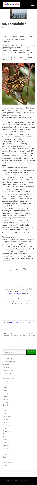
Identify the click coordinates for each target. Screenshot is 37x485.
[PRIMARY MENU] (32, 4)
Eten (4, 408)
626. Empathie (8, 370)
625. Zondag (7, 373)
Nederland (6, 442)
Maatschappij (7, 431)
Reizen (5, 454)
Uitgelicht (6, 460)
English (5, 405)
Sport (5, 457)
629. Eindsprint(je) (9, 362)
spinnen (8, 301)
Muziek (5, 440)
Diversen (6, 402)
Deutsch (6, 399)
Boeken (5, 388)
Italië (30, 322)
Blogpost (14, 322)
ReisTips (6, 451)
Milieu (5, 437)
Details (5, 396)
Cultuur (5, 393)
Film (4, 414)
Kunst (5, 428)
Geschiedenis (8, 417)
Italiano (5, 419)
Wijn (4, 466)
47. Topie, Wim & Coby (27, 336)
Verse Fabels (7, 463)
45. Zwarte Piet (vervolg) (10, 336)
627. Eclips (6, 367)
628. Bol (6, 365)
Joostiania (7, 425)
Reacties (6, 448)
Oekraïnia (6, 445)
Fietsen (5, 411)
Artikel (5, 382)
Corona (5, 391)
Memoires (6, 434)
